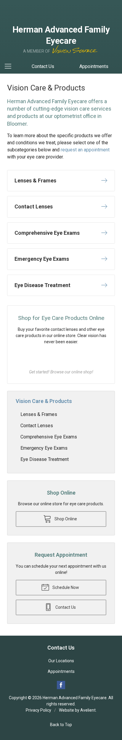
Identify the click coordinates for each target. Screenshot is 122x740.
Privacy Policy (38, 710)
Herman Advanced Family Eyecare (75, 697)
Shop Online (61, 356)
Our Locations (61, 660)
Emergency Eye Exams (44, 448)
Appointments (93, 66)
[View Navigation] (10, 66)
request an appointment (85, 150)
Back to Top (61, 724)
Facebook (61, 685)
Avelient (88, 710)
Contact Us (43, 66)
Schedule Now (65, 587)
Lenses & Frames (38, 414)
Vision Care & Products (44, 401)
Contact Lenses (36, 425)
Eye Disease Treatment (44, 459)
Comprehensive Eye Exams (48, 437)
